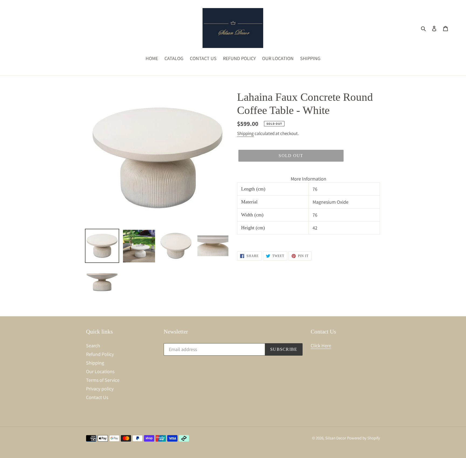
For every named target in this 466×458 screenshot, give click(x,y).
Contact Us (97, 397)
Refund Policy (100, 354)
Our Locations (100, 371)
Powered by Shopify (363, 437)
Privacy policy (100, 389)
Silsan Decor (335, 437)
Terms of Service (102, 380)
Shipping (245, 133)
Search (93, 345)
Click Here (321, 345)
